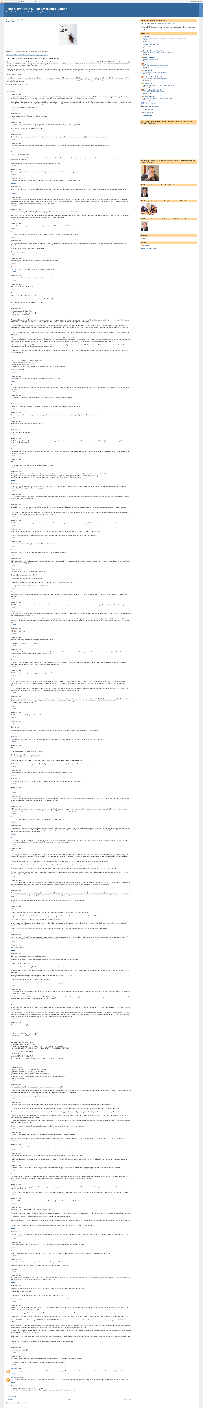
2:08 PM (13, 950)
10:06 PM (13, 1203)
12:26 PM (13, 263)
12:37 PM (13, 844)
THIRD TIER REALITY (150, 57)
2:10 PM (13, 985)
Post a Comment (11, 1396)
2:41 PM (13, 391)
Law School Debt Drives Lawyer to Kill (154, 92)
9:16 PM (13, 1247)
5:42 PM (13, 546)
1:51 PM (13, 1382)
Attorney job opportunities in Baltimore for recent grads (158, 85)
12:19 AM (13, 792)
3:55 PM (13, 480)
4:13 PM (13, 1128)
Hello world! (146, 46)
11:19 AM (13, 219)
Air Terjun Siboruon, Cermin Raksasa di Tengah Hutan (158, 52)
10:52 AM (13, 205)
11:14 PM (13, 1352)
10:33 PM (13, 666)
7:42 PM (13, 148)
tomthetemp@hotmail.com (166, 23)
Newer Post (9, 1399)
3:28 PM (13, 445)
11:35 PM (13, 1364)
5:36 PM (13, 537)
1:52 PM (13, 304)
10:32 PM (13, 656)
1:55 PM (13, 372)
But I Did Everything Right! (152, 90)
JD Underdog (147, 70)
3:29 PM (13, 455)
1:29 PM (13, 289)
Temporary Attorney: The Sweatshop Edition (36, 8)
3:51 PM (13, 1098)
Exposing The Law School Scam (154, 51)
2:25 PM (13, 1001)
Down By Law (147, 115)
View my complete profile (148, 248)
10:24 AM (13, 813)
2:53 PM (13, 1018)
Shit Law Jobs (147, 83)
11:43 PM (13, 733)
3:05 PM (13, 417)
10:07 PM (13, 624)
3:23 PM (13, 434)
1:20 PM (13, 886)
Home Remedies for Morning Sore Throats (155, 72)
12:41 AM (13, 1301)
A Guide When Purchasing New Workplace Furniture (158, 98)
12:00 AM (13, 775)
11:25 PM (13, 165)
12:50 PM (13, 280)
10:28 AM (13, 821)
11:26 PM (13, 174)
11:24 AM (13, 228)
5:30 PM (13, 525)
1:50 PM (13, 1373)
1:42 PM (13, 902)
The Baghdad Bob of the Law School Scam (155, 65)
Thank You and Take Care (150, 59)
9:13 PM (13, 1194)
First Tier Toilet (148, 112)
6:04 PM (13, 130)
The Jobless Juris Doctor (151, 106)
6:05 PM (13, 1180)
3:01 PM (13, 408)
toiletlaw (146, 36)
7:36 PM (13, 139)
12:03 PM (13, 834)
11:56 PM (13, 766)
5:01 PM (13, 1170)
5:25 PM (13, 118)
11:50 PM (13, 741)
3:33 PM (13, 467)
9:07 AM (13, 802)
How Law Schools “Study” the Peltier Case (155, 78)
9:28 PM (13, 598)
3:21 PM (13, 426)
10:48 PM (13, 692)
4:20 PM (13, 1149)
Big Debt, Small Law (149, 103)
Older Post (127, 1399)
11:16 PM (13, 708)
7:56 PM (13, 565)
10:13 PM (13, 633)
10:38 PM (13, 675)
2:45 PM (13, 400)
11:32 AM (13, 1392)
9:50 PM (13, 607)
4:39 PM (13, 1161)
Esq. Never (146, 64)
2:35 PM (13, 381)
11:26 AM (13, 236)
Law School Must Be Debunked (153, 77)
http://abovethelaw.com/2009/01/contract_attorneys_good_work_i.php (27, 55)
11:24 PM (13, 717)
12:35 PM (13, 271)
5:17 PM (13, 516)
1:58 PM (13, 941)
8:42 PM (13, 588)
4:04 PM (13, 490)
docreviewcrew (15, 1368)
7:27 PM (13, 554)
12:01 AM (13, 783)
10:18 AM (13, 183)
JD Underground (148, 109)
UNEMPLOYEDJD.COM (150, 44)
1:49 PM (13, 930)
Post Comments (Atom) (22, 1403)
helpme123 (146, 245)
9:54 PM (13, 1282)
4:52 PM (13, 109)
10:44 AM (13, 193)
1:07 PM (13, 876)
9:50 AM (13, 1228)
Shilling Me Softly (149, 96)
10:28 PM (13, 645)
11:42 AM (13, 254)
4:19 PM (13, 1140)
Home (68, 1399)
